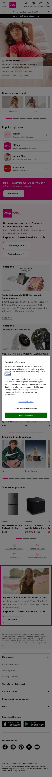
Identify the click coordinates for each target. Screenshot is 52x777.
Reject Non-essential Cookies (26, 408)
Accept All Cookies (26, 415)
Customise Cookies (26, 402)
